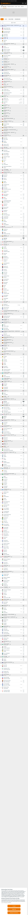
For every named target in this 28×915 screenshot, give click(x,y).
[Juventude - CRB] (13, 102)
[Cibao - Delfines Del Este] (13, 233)
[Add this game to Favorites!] (1, 29)
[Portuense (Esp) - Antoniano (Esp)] (13, 690)
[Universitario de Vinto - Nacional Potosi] (13, 93)
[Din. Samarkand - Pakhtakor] (13, 653)
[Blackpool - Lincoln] (13, 260)
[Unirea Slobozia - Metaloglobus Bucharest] (13, 449)
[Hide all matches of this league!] (26, 26)
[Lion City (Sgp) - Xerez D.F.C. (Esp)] (13, 684)
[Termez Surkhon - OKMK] (13, 650)
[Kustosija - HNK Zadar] (13, 138)
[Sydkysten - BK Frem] (13, 211)
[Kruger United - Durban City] (13, 574)
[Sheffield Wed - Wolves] (13, 276)
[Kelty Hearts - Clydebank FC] (13, 534)
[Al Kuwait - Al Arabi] (13, 384)
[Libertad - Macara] (13, 239)
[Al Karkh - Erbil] (13, 357)
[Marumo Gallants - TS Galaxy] (13, 578)
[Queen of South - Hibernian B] (13, 544)
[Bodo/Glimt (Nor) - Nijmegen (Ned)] (13, 32)
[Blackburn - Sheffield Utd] (13, 257)
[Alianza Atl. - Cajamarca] (13, 438)
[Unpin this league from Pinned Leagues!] (20, 26)
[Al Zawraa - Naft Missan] (13, 366)
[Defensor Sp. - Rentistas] (13, 638)
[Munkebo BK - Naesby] (13, 191)
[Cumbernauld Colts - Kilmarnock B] (13, 515)
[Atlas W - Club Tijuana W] (13, 402)
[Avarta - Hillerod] (13, 182)
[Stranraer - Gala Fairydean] (13, 553)
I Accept (14, 906)
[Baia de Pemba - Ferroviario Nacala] (13, 408)
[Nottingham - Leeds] (13, 299)
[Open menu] (25, 3)
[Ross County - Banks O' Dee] (13, 547)
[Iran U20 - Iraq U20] (13, 665)
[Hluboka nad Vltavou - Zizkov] (13, 167)
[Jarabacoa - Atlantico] (13, 229)
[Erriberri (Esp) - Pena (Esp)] (13, 687)
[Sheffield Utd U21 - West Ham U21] (13, 316)
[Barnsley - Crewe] (13, 254)
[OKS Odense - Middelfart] (13, 195)
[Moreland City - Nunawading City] (13, 72)
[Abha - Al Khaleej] (13, 477)
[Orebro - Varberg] (13, 608)
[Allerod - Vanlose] (13, 178)
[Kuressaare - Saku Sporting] (13, 328)
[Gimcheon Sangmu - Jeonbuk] (13, 590)
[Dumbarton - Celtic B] (13, 518)
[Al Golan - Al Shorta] (13, 360)
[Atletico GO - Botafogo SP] (13, 99)
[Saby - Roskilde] (13, 198)
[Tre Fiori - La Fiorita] (13, 471)
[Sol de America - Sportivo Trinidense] (13, 432)
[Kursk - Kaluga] (13, 455)
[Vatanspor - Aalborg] (13, 204)
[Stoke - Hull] (13, 286)
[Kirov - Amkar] (13, 458)
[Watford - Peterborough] (13, 292)
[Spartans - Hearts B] (13, 550)
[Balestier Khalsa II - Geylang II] (13, 559)
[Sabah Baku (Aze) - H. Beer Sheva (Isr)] (13, 28)
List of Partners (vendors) (6, 902)
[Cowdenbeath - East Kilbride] (13, 512)
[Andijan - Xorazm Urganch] (13, 647)
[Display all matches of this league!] (26, 59)
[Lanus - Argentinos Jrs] (13, 47)
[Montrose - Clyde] (13, 537)
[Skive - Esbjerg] (13, 220)
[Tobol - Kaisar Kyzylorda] (13, 376)
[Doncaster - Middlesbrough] (13, 250)
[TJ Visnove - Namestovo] (13, 568)
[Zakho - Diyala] (13, 363)
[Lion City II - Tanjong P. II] (13, 563)
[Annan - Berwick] (13, 499)
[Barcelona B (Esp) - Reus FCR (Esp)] (13, 681)
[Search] (23, 3)
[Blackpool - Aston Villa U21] (13, 305)
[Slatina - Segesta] (13, 141)
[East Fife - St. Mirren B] (13, 521)
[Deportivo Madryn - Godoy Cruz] (13, 56)
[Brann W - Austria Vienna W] (13, 334)
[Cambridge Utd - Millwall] (13, 263)
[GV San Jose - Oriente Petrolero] (13, 90)
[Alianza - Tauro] (13, 417)
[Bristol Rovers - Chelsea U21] (13, 308)
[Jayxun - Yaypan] (13, 659)
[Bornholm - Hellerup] (13, 175)
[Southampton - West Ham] (13, 279)
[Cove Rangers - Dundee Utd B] (13, 508)
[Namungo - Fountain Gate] (13, 629)
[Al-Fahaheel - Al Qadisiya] (13, 387)
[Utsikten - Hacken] (13, 623)
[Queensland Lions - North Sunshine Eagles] (13, 78)
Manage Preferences (14, 912)
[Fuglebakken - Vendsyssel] (13, 217)
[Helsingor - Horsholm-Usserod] (13, 188)
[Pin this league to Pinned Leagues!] (15, 44)
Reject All (14, 909)
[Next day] (26, 23)
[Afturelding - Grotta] (13, 348)
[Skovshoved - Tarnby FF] (13, 207)
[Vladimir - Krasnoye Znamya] (13, 465)
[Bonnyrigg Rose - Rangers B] (13, 502)
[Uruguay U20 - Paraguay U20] (13, 672)
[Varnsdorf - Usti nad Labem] (13, 150)
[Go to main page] (7, 3)
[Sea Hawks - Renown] (13, 602)
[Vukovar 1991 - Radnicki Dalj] (13, 145)
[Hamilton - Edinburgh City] (13, 531)
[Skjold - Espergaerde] (13, 223)
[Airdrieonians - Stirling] (13, 492)
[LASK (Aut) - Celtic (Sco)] (13, 35)
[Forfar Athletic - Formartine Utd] (13, 524)
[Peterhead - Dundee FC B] (13, 541)
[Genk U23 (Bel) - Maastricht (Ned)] (13, 678)
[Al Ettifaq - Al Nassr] (13, 483)
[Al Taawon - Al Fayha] (13, 480)
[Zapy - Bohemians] (13, 163)
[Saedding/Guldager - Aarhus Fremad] (13, 201)
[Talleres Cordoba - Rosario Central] (13, 50)
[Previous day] (1, 23)
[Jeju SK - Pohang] (13, 593)
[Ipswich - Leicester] (13, 270)
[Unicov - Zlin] (13, 160)
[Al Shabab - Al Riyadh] (13, 486)
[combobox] (13, 23)
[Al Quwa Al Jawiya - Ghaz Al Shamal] (13, 370)
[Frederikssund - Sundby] (13, 185)
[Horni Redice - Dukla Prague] (13, 154)
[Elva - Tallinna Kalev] (13, 325)
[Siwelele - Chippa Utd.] (13, 584)
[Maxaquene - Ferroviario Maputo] (13, 411)
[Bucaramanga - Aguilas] (13, 124)
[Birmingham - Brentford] (13, 295)
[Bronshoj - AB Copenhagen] (13, 214)
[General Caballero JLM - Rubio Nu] (13, 429)
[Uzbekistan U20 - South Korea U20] (13, 668)
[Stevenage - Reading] (13, 283)
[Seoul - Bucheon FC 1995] (13, 596)
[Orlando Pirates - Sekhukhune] (13, 581)
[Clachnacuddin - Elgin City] (13, 505)
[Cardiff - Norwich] (13, 247)
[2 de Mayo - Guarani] (13, 423)
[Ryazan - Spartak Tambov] (13, 462)
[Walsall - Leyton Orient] (13, 289)
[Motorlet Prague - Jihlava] (13, 157)
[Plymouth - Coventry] (13, 273)
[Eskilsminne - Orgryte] (13, 620)
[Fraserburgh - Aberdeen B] (13, 528)
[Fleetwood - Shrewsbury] (13, 266)
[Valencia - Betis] (13, 41)
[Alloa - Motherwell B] (13, 495)
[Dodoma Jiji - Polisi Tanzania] (13, 632)
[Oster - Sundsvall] (13, 611)
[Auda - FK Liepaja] (13, 393)
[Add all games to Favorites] (1, 26)
